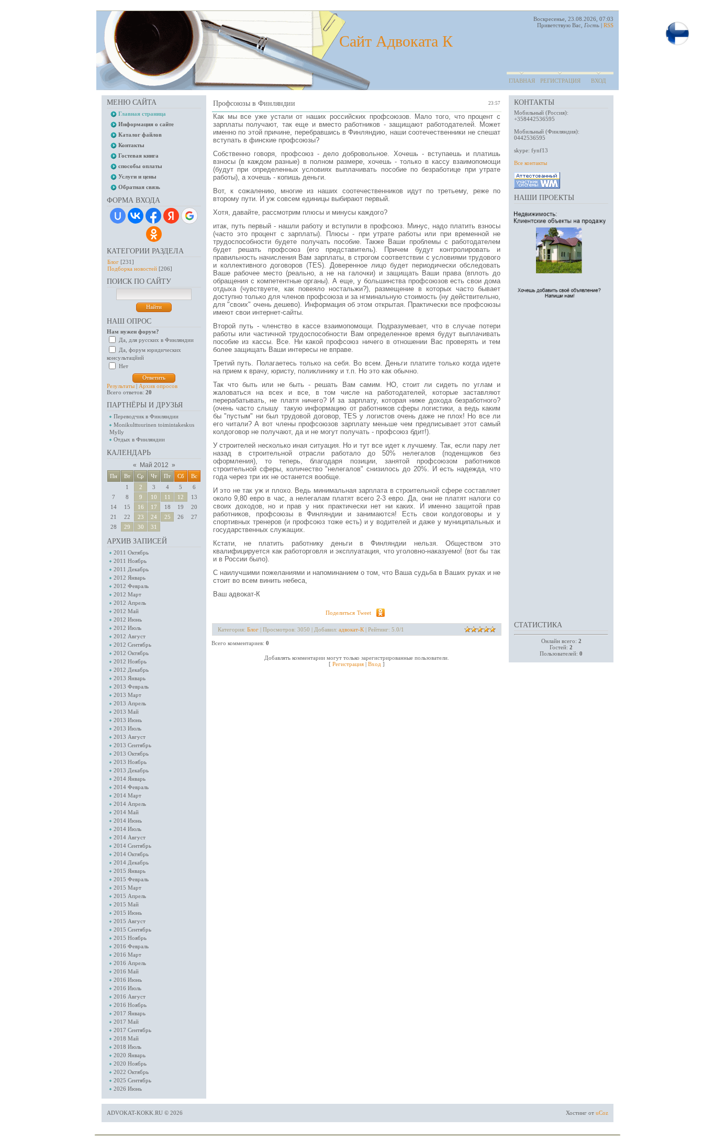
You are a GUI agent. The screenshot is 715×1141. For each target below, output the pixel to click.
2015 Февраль (131, 879)
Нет (123, 366)
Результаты (121, 386)
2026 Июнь (128, 1088)
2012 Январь (130, 577)
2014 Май (126, 812)
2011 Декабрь (131, 569)
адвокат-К (351, 629)
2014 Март (127, 795)
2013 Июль (127, 728)
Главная (522, 80)
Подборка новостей (132, 268)
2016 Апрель (130, 963)
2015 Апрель (130, 896)
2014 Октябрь (131, 854)
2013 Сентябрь (132, 745)
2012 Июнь (128, 619)
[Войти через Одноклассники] (154, 234)
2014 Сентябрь (132, 846)
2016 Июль (127, 988)
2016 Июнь (128, 980)
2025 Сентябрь (132, 1080)
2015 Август (130, 921)
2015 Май (126, 904)
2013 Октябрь (131, 753)
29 (127, 527)
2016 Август (130, 996)
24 (154, 517)
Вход (598, 80)
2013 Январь (130, 678)
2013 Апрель (130, 703)
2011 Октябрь (131, 552)
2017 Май (126, 1021)
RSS (608, 25)
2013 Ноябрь (130, 762)
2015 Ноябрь (130, 938)
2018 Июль (127, 1047)
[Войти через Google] (189, 215)
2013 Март (127, 695)
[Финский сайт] (677, 44)
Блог (113, 262)
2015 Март (127, 887)
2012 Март (127, 594)
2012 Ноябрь (130, 661)
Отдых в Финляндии (139, 439)
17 (154, 507)
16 (141, 507)
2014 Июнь (128, 820)
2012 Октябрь (131, 653)
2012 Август (130, 636)
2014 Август (130, 837)
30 (141, 527)
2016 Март (127, 954)
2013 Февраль (131, 686)
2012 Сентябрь (132, 644)
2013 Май (126, 711)
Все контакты (530, 163)
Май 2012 (154, 465)
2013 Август (130, 737)
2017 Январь (130, 1013)
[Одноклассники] (380, 612)
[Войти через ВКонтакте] (135, 216)
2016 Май (126, 971)
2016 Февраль (131, 946)
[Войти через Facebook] (153, 216)
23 (141, 517)
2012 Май (126, 611)
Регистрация (560, 80)
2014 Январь (130, 779)
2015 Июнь (128, 913)
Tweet (364, 613)
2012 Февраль (131, 586)
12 (180, 497)
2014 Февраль (131, 787)
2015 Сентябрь (132, 929)
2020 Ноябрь (130, 1063)
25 (167, 517)
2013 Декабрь (131, 770)
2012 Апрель (130, 603)
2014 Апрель (130, 804)
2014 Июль (127, 829)
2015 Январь (130, 871)
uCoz (602, 1113)
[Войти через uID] (118, 216)
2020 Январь (130, 1055)
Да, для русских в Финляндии (156, 340)
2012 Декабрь (131, 670)
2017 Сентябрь (132, 1030)
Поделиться (340, 613)
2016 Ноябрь (130, 1005)
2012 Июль (127, 628)
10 (154, 497)
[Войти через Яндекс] (171, 216)
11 (167, 497)
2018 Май (126, 1038)
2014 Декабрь (131, 862)
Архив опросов (158, 386)
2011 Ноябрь (130, 561)
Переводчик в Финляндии (146, 416)
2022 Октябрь (131, 1072)
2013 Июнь (128, 720)
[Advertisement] (556, 459)
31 (154, 527)
